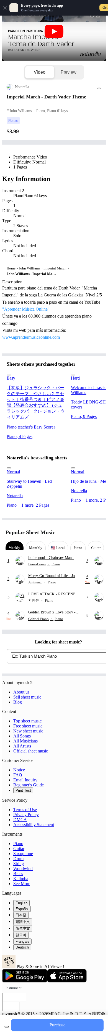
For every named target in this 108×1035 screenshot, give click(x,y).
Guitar (18, 848)
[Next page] (97, 532)
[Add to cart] (6, 1026)
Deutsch (22, 947)
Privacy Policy (26, 814)
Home (11, 268)
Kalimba (20, 878)
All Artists (22, 746)
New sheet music (28, 731)
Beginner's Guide (28, 785)
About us (21, 692)
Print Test (23, 790)
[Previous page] (88, 532)
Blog (17, 702)
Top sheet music (27, 721)
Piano (18, 843)
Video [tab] (39, 72)
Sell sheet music (27, 697)
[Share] (99, 88)
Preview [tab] (68, 72)
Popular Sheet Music (30, 532)
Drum (18, 858)
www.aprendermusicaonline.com (31, 337)
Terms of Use (25, 809)
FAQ (17, 774)
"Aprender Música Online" (26, 309)
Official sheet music (30, 751)
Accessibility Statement (33, 824)
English (21, 903)
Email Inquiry (25, 780)
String (18, 863)
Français (22, 941)
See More (21, 883)
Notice (19, 769)
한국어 (21, 935)
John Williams (29, 268)
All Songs (22, 736)
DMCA (20, 819)
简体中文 (23, 928)
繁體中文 (23, 922)
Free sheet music (27, 726)
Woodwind (23, 868)
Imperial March (54, 268)
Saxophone (23, 853)
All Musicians (25, 741)
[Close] (5, 7)
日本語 (21, 915)
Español (22, 909)
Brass (18, 873)
